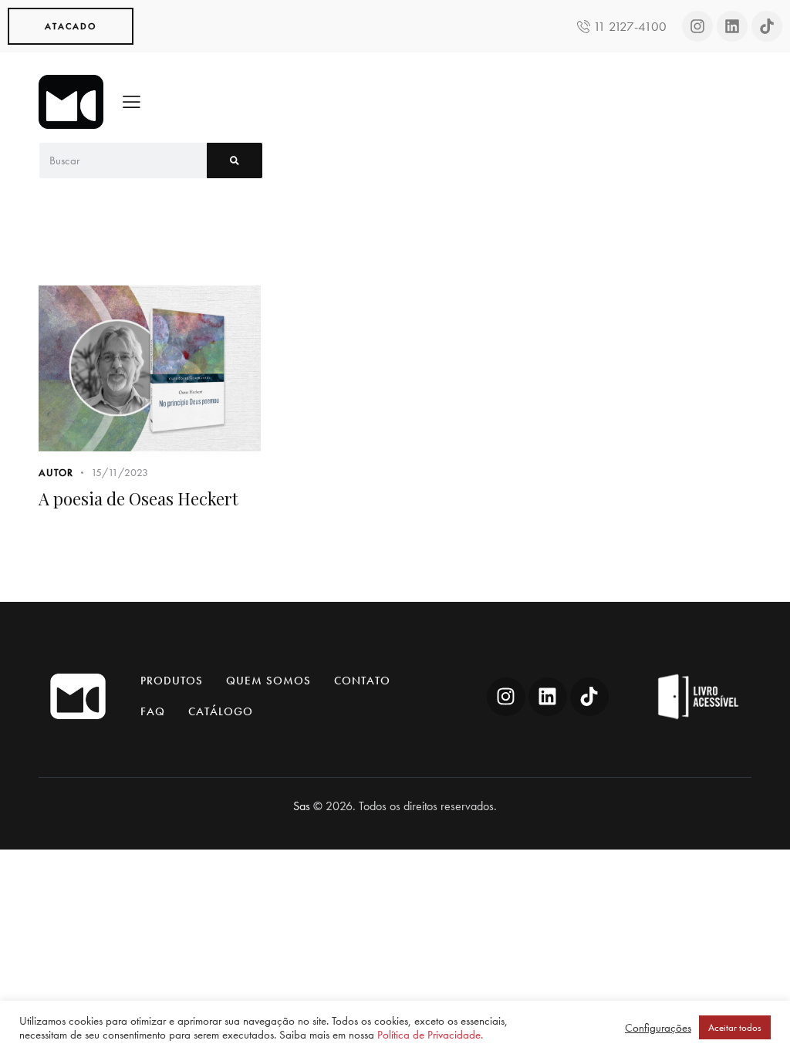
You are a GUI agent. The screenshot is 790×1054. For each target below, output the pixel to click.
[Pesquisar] (234, 160)
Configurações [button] (658, 1028)
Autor (56, 472)
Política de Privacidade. (430, 1035)
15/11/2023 (119, 472)
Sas (301, 806)
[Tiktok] (766, 26)
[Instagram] (697, 26)
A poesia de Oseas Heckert (138, 498)
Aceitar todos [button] (734, 1027)
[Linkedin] (732, 26)
